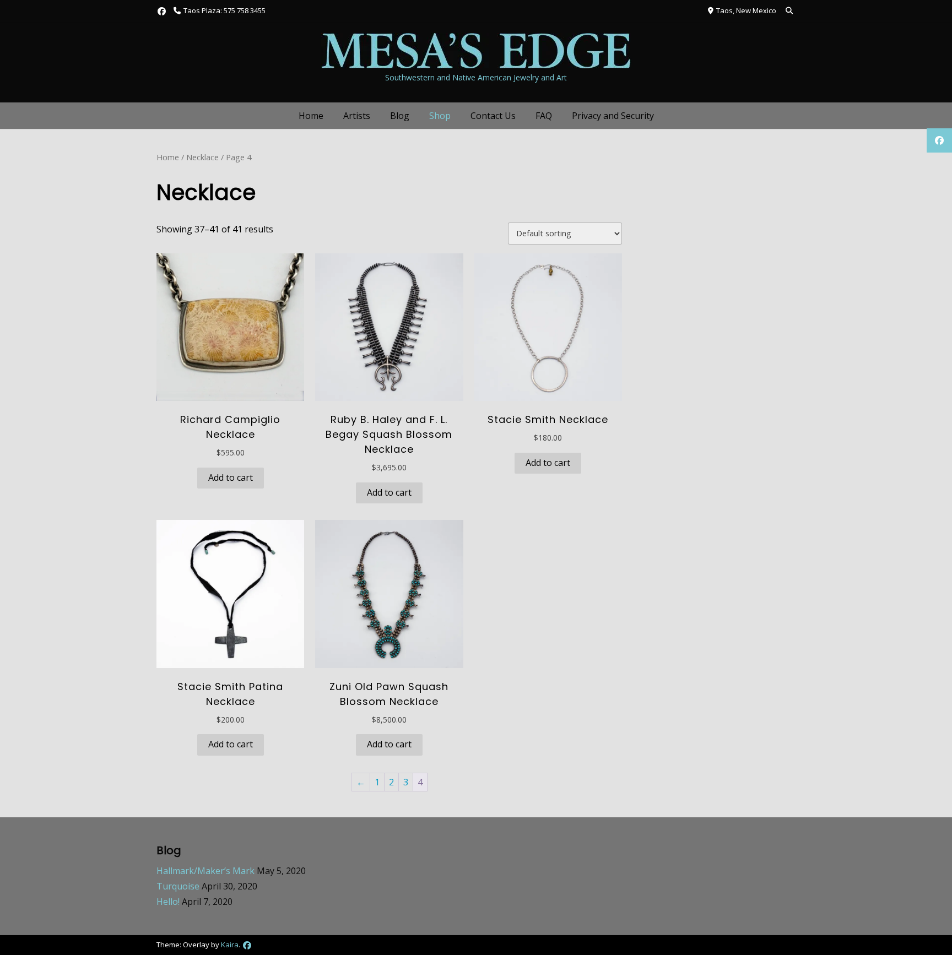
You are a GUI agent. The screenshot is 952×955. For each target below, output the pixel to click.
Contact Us (493, 116)
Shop (440, 116)
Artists (356, 116)
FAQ (544, 116)
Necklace (202, 156)
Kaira (230, 944)
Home (311, 116)
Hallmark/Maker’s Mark (205, 871)
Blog (399, 116)
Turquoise (177, 886)
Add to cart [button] (230, 477)
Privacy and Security (613, 116)
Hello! (168, 902)
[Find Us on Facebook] (161, 11)
